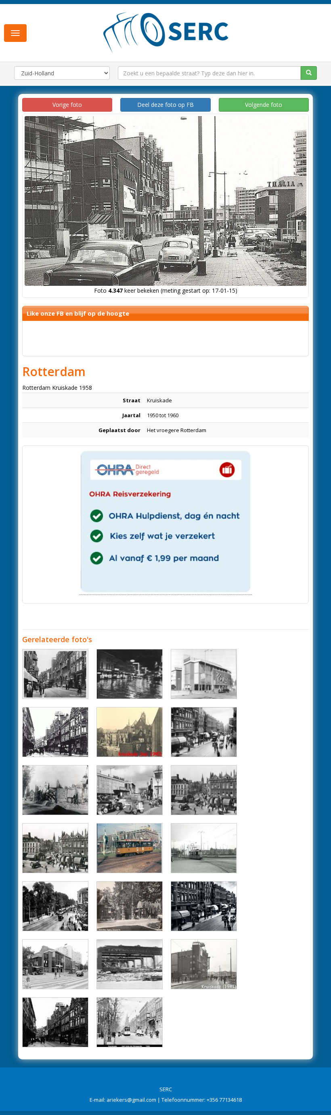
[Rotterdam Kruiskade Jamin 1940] (129, 964)
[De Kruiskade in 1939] (204, 906)
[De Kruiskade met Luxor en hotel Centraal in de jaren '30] (55, 1022)
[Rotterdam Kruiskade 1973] (129, 674)
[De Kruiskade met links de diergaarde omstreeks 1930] (129, 1022)
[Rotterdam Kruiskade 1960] (204, 674)
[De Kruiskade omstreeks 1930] (55, 732)
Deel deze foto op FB (165, 104)
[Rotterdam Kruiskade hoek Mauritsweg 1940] (55, 790)
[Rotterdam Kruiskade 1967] (129, 848)
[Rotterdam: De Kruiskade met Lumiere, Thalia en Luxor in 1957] (129, 790)
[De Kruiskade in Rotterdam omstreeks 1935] (55, 674)
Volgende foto (263, 104)
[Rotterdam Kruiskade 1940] (129, 732)
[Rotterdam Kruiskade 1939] (204, 732)
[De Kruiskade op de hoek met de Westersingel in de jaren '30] (55, 906)
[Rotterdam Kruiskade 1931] (204, 790)
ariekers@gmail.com (131, 1099)
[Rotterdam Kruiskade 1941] (204, 964)
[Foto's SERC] (166, 32)
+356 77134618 (224, 1099)
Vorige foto (67, 104)
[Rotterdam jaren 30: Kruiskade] (55, 848)
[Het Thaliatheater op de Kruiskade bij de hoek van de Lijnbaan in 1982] (55, 964)
